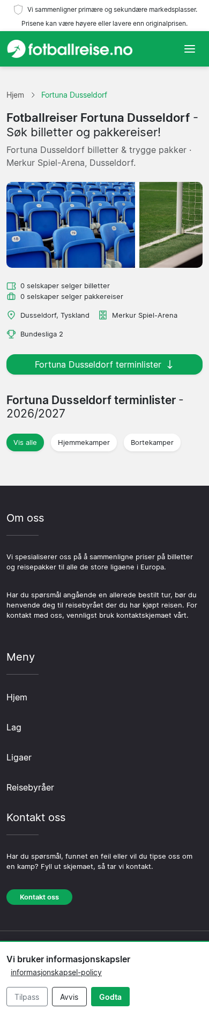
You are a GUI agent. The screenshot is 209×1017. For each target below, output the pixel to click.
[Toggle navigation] (190, 49)
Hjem (16, 697)
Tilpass (26, 996)
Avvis (69, 996)
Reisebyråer (30, 787)
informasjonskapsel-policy (56, 972)
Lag (13, 727)
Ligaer (19, 757)
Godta (110, 996)
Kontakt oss (39, 897)
